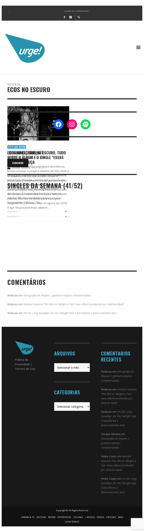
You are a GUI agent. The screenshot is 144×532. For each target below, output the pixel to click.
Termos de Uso (25, 368)
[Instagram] (70, 17)
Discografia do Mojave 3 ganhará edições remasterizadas (57, 295)
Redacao (12, 295)
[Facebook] (64, 17)
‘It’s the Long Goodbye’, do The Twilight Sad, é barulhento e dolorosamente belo (69, 313)
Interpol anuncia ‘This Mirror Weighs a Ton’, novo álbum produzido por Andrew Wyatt (73, 304)
